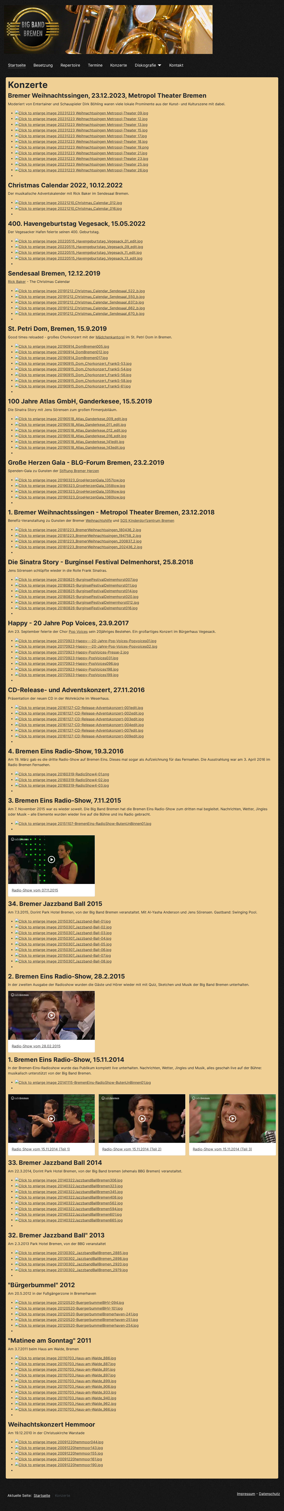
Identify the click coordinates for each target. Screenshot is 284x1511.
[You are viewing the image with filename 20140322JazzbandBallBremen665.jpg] (69, 1219)
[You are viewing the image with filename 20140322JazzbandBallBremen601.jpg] (68, 1214)
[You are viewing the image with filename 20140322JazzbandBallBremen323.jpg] (69, 1185)
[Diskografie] (159, 65)
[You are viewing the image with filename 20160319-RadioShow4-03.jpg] (62, 785)
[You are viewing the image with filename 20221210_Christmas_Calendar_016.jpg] (68, 208)
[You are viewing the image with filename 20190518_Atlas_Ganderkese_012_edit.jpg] (71, 430)
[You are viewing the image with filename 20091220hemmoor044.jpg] (59, 1442)
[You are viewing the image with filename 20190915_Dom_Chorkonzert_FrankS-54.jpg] (73, 369)
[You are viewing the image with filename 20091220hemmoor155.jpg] (59, 1453)
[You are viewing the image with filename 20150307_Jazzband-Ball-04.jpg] (63, 938)
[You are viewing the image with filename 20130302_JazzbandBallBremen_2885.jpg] (71, 1252)
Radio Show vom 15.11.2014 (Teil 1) (41, 1149)
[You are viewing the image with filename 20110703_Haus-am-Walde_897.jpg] (65, 1374)
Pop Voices (78, 631)
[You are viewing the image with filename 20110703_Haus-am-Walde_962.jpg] (65, 1403)
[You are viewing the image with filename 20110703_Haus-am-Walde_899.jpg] (65, 1380)
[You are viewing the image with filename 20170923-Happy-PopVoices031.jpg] (66, 657)
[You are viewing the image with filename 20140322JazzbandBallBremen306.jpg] (68, 1180)
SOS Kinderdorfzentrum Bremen (147, 520)
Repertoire (70, 65)
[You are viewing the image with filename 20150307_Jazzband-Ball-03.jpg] (63, 932)
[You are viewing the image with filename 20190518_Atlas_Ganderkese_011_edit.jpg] (70, 424)
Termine (95, 65)
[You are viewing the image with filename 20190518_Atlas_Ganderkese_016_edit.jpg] (70, 435)
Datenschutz (269, 1493)
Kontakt (176, 65)
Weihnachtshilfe (99, 520)
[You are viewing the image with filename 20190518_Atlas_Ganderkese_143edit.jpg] (70, 447)
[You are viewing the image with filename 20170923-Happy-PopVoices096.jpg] (67, 663)
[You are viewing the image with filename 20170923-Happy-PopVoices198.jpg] (66, 669)
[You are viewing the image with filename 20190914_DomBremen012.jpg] (61, 351)
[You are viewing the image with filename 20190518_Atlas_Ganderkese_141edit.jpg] (69, 441)
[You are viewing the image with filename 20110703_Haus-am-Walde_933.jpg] (65, 1392)
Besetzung (43, 65)
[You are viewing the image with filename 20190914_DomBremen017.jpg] (61, 357)
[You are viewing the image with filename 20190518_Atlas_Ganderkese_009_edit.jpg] (71, 418)
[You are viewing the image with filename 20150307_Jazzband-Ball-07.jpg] (63, 955)
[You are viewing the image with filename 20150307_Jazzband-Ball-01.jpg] (63, 921)
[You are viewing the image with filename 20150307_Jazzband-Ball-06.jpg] (63, 949)
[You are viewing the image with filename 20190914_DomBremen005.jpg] (62, 346)
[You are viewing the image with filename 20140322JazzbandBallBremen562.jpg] (69, 1202)
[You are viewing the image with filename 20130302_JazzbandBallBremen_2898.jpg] (71, 1258)
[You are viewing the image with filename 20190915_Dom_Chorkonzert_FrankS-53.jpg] (73, 363)
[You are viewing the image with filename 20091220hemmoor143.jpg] (59, 1447)
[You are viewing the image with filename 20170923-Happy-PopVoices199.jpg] (66, 674)
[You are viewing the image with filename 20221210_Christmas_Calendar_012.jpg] (68, 202)
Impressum (246, 1493)
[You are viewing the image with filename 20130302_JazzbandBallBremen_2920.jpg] (71, 1264)
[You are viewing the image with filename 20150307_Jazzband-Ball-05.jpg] (63, 943)
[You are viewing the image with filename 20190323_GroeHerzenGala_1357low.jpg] (70, 479)
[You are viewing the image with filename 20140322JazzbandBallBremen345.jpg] (69, 1191)
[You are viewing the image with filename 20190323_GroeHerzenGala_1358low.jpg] (70, 485)
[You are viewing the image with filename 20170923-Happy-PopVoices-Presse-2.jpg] (72, 651)
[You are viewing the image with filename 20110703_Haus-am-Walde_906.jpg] (65, 1386)
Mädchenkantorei (110, 337)
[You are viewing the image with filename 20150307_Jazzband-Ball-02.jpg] (63, 926)
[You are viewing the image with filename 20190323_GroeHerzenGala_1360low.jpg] (70, 496)
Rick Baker (17, 281)
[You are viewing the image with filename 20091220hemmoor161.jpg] (58, 1458)
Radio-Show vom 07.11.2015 (35, 890)
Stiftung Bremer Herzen (79, 471)
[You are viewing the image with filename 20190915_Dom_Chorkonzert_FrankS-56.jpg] (73, 374)
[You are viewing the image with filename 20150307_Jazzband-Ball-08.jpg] (63, 961)
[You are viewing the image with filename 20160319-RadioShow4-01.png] (62, 773)
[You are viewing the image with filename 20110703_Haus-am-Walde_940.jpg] (65, 1397)
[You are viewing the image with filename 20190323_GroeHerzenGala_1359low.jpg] (70, 491)
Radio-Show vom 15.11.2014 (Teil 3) (222, 1149)
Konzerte (118, 65)
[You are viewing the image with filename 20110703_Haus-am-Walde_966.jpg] (65, 1409)
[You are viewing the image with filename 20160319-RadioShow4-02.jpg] (62, 779)
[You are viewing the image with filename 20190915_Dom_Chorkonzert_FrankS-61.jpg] (73, 386)
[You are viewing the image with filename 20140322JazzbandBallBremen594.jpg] (68, 1208)
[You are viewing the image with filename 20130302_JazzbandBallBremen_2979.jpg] (71, 1269)
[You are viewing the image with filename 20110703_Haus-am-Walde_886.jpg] (65, 1358)
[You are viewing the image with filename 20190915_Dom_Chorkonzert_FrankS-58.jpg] (73, 380)
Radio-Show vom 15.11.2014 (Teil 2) (132, 1149)
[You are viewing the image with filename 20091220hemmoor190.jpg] (59, 1464)
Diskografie (145, 65)
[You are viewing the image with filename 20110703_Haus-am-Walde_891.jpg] (65, 1369)
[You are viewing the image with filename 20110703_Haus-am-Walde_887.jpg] (65, 1363)
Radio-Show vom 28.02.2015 (36, 1046)
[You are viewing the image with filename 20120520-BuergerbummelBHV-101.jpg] (69, 1308)
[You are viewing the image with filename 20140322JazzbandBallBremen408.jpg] (69, 1197)
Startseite (17, 65)
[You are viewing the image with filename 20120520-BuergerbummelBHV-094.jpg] (69, 1302)
